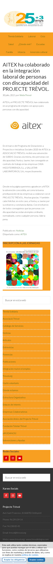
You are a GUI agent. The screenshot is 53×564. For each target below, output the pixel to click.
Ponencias (8, 354)
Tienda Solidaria (10, 311)
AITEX (23, 234)
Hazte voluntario (11, 383)
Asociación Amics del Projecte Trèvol (20, 418)
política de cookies (30, 555)
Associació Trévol (11, 318)
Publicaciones (9, 361)
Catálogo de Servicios (13, 325)
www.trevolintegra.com (37, 539)
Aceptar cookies (36, 560)
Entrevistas (8, 347)
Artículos (7, 340)
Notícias (20, 230)
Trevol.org (7, 376)
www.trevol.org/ (17, 539)
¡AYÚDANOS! (9, 433)
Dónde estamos (10, 390)
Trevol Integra (26, 16)
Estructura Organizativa (14, 397)
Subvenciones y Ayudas (14, 440)
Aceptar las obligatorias (14, 560)
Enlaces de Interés (12, 404)
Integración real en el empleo (16, 368)
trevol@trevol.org (17, 532)
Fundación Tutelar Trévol (14, 426)
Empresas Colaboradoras (15, 411)
